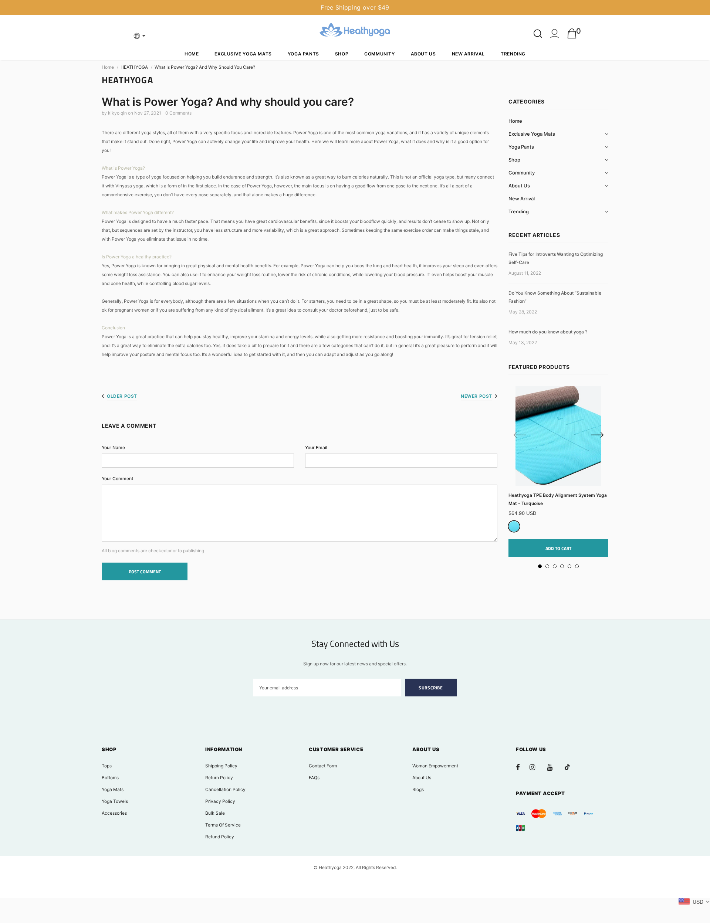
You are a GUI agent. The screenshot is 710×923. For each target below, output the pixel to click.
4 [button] (562, 566)
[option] (558, 471)
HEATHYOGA (134, 67)
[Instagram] (536, 767)
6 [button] (577, 566)
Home (108, 67)
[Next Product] (597, 435)
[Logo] (355, 30)
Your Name (113, 447)
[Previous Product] (519, 435)
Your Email (316, 447)
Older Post (122, 396)
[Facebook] (522, 767)
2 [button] (547, 566)
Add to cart (558, 548)
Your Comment (117, 478)
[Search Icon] (538, 33)
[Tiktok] (571, 767)
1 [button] (540, 566)
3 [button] (555, 566)
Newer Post (476, 396)
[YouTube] (553, 767)
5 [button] (569, 566)
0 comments (178, 113)
